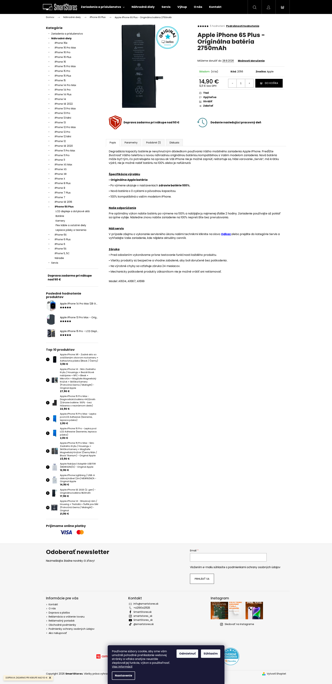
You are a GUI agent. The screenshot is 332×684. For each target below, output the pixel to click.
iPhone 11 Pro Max (65, 150)
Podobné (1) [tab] (153, 142)
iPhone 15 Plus (63, 75)
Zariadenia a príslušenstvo (67, 33)
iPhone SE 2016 (63, 202)
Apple (270, 71)
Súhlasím (211, 654)
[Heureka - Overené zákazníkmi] (230, 656)
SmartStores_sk (143, 620)
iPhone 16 (60, 62)
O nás (52, 608)
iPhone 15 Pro (62, 71)
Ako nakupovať (58, 633)
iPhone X (60, 178)
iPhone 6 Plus (63, 239)
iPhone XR (61, 174)
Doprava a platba (59, 612)
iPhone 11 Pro (62, 155)
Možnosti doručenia (251, 60)
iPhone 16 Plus (63, 57)
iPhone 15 (60, 80)
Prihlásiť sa (202, 579)
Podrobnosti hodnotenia (242, 26)
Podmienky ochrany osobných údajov (71, 629)
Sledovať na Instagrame (239, 624)
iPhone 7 (60, 197)
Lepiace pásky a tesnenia (71, 230)
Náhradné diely (61, 38)
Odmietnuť (187, 654)
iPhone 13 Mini (63, 118)
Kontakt (53, 604)
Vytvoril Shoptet (276, 673)
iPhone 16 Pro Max (65, 47)
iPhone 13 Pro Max (65, 108)
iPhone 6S (61, 234)
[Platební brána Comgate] (105, 656)
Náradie (59, 258)
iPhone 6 (60, 244)
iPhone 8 (60, 188)
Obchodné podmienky (62, 625)
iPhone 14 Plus (63, 94)
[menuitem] (102, 7)
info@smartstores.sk (145, 603)
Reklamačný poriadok (62, 620)
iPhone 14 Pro (63, 89)
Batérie (60, 216)
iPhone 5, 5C (62, 253)
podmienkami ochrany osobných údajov (254, 567)
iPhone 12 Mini (63, 136)
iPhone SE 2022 (64, 104)
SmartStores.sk (142, 612)
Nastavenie (123, 676)
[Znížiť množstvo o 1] (232, 83)
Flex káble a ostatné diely (71, 225)
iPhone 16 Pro (62, 52)
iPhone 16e (61, 43)
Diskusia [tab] (174, 142)
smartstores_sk (142, 616)
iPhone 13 (60, 122)
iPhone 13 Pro (62, 113)
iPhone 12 (60, 141)
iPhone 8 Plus (63, 183)
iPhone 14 (60, 99)
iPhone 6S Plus (64, 206)
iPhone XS (61, 169)
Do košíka (271, 83)
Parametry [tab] (131, 142)
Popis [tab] (113, 142)
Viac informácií (122, 667)
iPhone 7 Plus (63, 192)
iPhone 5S (60, 248)
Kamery (60, 220)
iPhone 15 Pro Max (65, 66)
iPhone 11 (60, 160)
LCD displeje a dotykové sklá (73, 211)
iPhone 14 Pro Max (65, 85)
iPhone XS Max (63, 164)
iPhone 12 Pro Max (65, 127)
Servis (54, 263)
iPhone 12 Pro (62, 132)
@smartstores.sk (143, 624)
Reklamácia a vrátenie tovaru (67, 616)
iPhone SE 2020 (64, 146)
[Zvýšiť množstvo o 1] (249, 83)
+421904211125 (141, 607)
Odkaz (226, 234)
